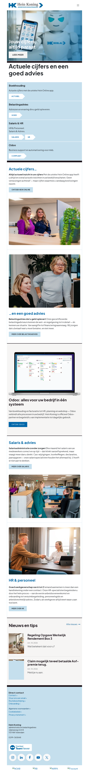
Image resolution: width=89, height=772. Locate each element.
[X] (47, 757)
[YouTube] (38, 757)
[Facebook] (29, 757)
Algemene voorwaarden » (19, 708)
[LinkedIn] (21, 757)
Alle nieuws (71, 624)
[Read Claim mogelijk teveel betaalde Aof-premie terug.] (16, 669)
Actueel (16, 96)
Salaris (15, 137)
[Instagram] (12, 757)
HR (29, 137)
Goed (14, 115)
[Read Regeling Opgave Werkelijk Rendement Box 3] (16, 643)
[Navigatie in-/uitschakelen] (78, 5)
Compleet (16, 156)
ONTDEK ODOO (17, 424)
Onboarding (14, 703)
